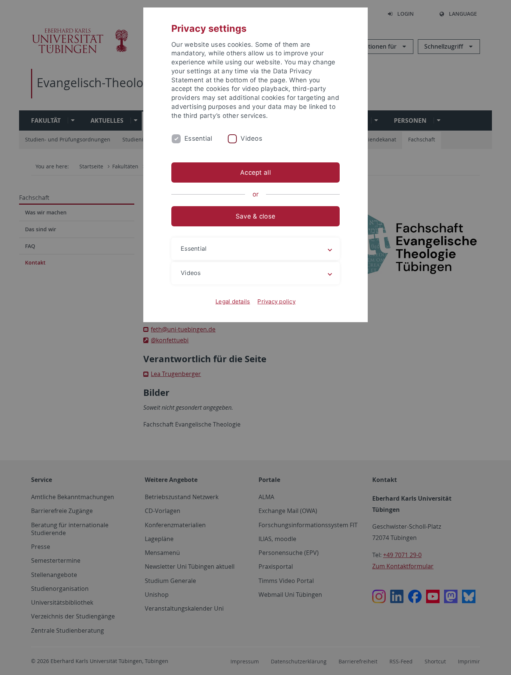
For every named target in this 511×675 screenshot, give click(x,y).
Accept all (255, 172)
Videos (251, 138)
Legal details (232, 301)
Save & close (255, 216)
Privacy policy (276, 301)
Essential (198, 138)
